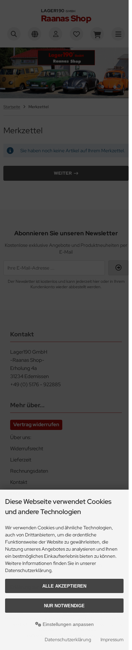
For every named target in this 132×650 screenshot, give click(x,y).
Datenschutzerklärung (68, 639)
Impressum (112, 639)
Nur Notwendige (64, 605)
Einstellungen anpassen (67, 624)
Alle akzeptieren (64, 586)
